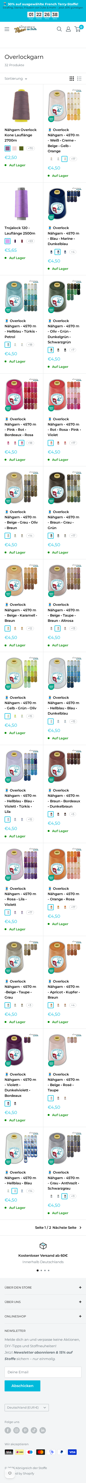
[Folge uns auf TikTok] (34, 1430)
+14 (30, 535)
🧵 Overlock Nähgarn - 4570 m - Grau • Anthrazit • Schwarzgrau (63, 1180)
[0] (77, 29)
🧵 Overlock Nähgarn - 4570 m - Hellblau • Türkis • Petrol (21, 329)
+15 (30, 716)
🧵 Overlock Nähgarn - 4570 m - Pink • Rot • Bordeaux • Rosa (20, 427)
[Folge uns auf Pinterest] (25, 1430)
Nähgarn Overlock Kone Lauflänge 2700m (21, 135)
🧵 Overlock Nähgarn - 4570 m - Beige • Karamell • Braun (21, 612)
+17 (73, 159)
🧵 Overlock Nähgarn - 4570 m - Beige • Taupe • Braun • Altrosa (63, 612)
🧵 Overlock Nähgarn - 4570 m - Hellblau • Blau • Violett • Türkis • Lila (20, 801)
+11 (73, 1196)
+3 (29, 1005)
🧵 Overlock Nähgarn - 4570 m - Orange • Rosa (63, 893)
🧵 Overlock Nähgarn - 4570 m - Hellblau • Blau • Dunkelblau (63, 705)
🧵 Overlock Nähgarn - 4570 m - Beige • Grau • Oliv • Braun (21, 520)
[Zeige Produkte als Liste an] (79, 78)
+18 (30, 344)
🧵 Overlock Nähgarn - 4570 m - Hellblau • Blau (20, 1177)
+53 (30, 241)
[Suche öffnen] (59, 29)
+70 (30, 148)
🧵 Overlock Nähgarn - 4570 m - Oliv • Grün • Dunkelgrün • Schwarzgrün (63, 331)
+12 (30, 628)
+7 (72, 350)
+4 (73, 252)
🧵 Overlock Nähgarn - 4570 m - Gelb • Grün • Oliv (20, 702)
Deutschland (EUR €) (23, 1407)
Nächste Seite (64, 1227)
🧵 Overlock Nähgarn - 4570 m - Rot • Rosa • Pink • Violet (64, 427)
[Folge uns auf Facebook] (8, 1430)
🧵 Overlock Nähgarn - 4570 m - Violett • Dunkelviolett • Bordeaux (20, 1085)
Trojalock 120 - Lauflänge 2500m (20, 230)
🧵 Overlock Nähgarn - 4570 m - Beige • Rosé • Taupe (63, 1082)
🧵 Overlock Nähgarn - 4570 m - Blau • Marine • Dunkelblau (63, 236)
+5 (72, 814)
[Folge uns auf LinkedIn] (42, 1430)
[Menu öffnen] (7, 29)
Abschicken (22, 1386)
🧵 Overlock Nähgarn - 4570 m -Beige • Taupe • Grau (20, 989)
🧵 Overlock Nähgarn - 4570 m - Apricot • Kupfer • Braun (64, 989)
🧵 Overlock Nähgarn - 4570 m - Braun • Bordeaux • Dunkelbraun (64, 798)
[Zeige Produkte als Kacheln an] (72, 78)
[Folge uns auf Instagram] (16, 1430)
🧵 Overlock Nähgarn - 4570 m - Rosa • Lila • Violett (20, 896)
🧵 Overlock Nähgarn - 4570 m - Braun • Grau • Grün (63, 520)
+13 (73, 628)
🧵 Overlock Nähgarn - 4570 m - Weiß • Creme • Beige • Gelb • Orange (63, 140)
